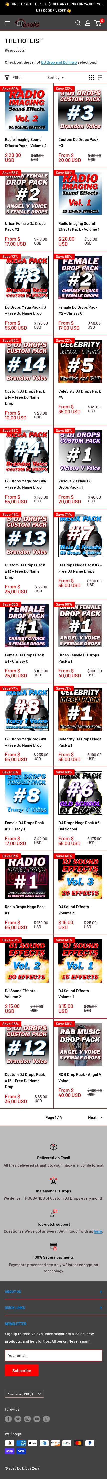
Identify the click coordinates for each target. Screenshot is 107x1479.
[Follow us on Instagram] (27, 1419)
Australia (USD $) (20, 1394)
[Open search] (78, 23)
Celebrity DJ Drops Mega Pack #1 (79, 741)
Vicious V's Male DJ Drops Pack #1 (75, 484)
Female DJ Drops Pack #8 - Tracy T (24, 825)
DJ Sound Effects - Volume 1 (74, 993)
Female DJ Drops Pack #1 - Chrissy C (24, 657)
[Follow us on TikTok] (46, 1419)
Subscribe (21, 1370)
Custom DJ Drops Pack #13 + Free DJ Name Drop (25, 571)
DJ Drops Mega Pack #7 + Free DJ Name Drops (80, 567)
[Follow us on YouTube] (36, 1419)
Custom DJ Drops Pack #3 (78, 142)
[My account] (87, 23)
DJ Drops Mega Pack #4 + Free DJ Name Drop (25, 484)
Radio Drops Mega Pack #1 (25, 909)
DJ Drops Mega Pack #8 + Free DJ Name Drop (25, 741)
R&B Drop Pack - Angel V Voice (79, 1077)
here (98, 1231)
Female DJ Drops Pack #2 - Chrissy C (77, 310)
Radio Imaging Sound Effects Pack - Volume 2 (26, 142)
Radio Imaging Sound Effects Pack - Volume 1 (78, 226)
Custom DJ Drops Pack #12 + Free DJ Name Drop (25, 1080)
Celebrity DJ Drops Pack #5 (79, 394)
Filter (17, 77)
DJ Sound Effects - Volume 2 (21, 993)
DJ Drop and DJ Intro (59, 62)
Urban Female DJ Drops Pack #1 (78, 657)
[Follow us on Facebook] (8, 1419)
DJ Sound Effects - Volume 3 (74, 909)
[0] (98, 23)
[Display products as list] (100, 77)
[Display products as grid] (91, 77)
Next (92, 1117)
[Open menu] (7, 23)
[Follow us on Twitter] (17, 1419)
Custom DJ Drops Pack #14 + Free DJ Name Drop (25, 397)
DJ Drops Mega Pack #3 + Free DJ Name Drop (25, 310)
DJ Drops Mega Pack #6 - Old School (80, 825)
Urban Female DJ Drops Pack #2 (25, 226)
